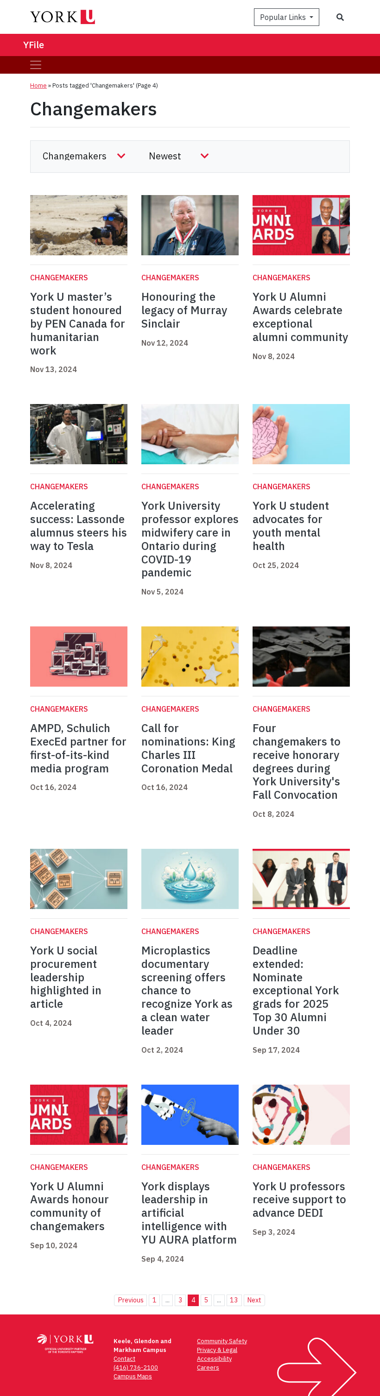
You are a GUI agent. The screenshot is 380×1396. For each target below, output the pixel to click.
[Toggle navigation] (35, 65)
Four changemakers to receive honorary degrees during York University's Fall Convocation (297, 761)
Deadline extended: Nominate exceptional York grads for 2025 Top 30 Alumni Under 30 (296, 990)
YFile (33, 44)
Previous (131, 1299)
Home (38, 85)
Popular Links (284, 17)
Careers (208, 1367)
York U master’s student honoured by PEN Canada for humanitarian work (77, 323)
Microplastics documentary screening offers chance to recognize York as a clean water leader (187, 990)
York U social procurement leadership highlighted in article (65, 977)
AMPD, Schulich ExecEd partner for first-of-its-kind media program (78, 747)
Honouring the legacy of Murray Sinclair (184, 310)
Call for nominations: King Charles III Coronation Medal (188, 747)
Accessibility (214, 1359)
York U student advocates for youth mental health (291, 525)
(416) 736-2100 (136, 1367)
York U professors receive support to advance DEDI (299, 1199)
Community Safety (222, 1341)
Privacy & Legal (217, 1350)
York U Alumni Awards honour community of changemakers (69, 1206)
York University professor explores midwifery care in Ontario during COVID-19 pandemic (190, 539)
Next (254, 1299)
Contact (124, 1359)
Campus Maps (133, 1376)
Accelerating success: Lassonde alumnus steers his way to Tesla (78, 525)
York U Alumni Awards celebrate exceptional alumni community (300, 316)
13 (234, 1299)
